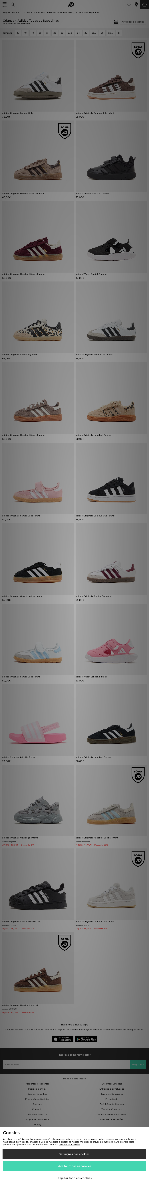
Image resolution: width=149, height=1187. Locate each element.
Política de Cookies (69, 1144)
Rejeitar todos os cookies (75, 1178)
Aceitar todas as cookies (74, 1166)
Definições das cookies (74, 1154)
